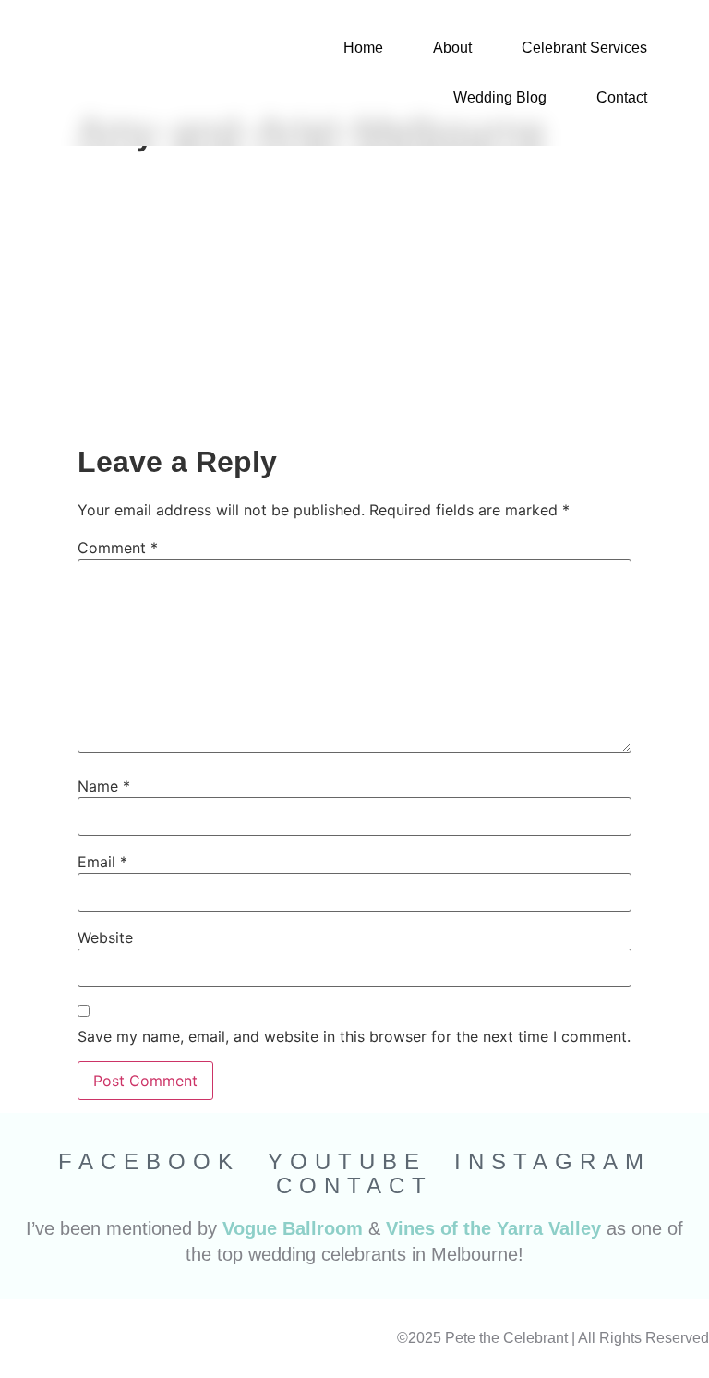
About (452, 47)
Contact (621, 97)
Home (363, 47)
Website (105, 937)
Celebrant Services (584, 47)
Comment (118, 547)
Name (104, 786)
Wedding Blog (500, 97)
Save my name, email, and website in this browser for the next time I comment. (354, 1036)
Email (102, 861)
